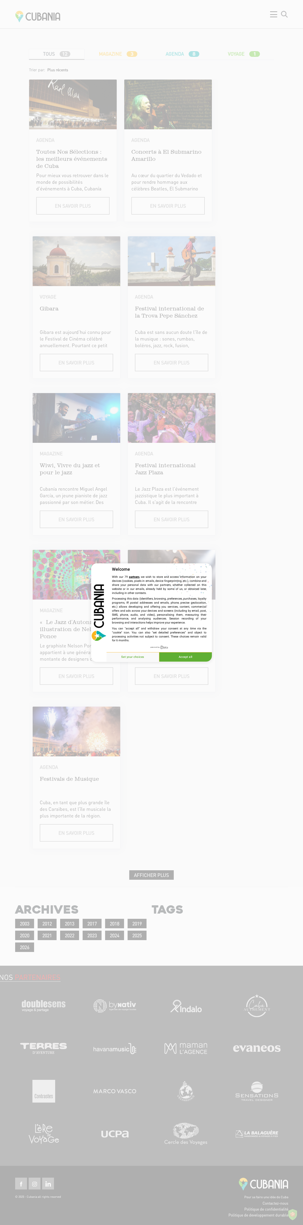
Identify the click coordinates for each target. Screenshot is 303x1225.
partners (134, 577)
